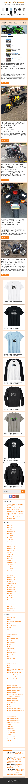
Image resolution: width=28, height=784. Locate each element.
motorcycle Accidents (12, 674)
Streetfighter (10, 728)
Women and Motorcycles (13, 743)
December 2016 (11, 546)
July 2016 (9, 552)
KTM (8, 665)
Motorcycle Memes (12, 692)
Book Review (10, 628)
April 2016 (9, 556)
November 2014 (11, 579)
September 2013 (11, 591)
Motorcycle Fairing (12, 685)
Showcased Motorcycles (13, 722)
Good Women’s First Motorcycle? (15, 511)
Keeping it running (11, 663)
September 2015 (11, 562)
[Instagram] (17, 496)
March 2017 (10, 542)
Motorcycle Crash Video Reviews (15, 679)
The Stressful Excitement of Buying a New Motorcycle (13, 125)
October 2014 (10, 581)
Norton (9, 706)
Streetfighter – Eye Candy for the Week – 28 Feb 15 (13, 261)
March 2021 (10, 527)
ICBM (8, 657)
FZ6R (8, 646)
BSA (8, 630)
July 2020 (9, 529)
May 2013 (9, 593)
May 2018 (9, 533)
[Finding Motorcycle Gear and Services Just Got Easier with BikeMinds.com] (14, 43)
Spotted (9, 724)
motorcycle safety (5, 86)
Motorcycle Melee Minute (13, 690)
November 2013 (11, 589)
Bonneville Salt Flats (12, 626)
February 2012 (11, 608)
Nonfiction (9, 704)
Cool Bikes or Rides (12, 634)
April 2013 (9, 595)
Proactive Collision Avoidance (14, 708)
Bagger (9, 619)
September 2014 (11, 583)
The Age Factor (11, 730)
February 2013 (11, 600)
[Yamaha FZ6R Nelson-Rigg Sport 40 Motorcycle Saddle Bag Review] (14, 200)
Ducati (8, 636)
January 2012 (10, 610)
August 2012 (10, 604)
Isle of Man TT (11, 659)
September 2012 (11, 602)
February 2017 (11, 544)
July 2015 (9, 567)
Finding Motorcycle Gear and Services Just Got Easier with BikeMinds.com (13, 66)
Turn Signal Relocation (12, 736)
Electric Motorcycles (12, 638)
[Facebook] (10, 496)
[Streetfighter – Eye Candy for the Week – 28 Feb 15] (14, 249)
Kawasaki (9, 661)
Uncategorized (11, 739)
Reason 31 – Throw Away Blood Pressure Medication (13, 166)
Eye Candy (10, 640)
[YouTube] (14, 496)
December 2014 (11, 577)
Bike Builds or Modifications (7, 241)
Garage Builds (10, 648)
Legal (8, 667)
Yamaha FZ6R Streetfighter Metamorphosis (14, 773)
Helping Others (11, 654)
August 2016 (10, 550)
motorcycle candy (11, 677)
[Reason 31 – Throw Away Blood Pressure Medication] (14, 153)
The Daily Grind (11, 732)
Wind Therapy (10, 741)
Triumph (9, 734)
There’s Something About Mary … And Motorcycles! (15, 770)
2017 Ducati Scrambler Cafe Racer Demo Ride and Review (15, 754)
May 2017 (9, 538)
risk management (11, 716)
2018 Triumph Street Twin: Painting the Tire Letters (13, 508)
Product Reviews (5, 183)
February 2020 (11, 531)
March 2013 (10, 598)
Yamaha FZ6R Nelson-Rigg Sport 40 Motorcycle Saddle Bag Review (12, 222)
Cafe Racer (10, 632)
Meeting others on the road (7, 144)
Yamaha (9, 745)
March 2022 (10, 525)
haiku (8, 650)
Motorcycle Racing (12, 698)
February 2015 (11, 575)
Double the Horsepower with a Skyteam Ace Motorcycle (15, 766)
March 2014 (10, 585)
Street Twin (10, 726)
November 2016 (11, 548)
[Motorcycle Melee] (14, 6)
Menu (15, 19)
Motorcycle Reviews (12, 700)
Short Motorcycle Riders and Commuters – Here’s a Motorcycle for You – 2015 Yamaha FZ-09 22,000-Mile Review (16, 759)
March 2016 (10, 558)
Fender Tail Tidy (11, 642)
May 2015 (9, 571)
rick (3, 71)
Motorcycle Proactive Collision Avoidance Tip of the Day (15, 695)
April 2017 (9, 540)
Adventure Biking (5, 25)
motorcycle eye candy (12, 683)
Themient (19, 781)
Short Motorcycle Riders (13, 720)
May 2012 (9, 606)
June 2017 (10, 535)
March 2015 (10, 573)
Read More (5, 82)
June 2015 (10, 569)
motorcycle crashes (12, 681)
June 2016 (10, 554)
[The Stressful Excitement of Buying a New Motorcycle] (14, 103)
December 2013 (11, 587)
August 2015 (10, 564)
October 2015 (10, 560)
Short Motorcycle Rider (13, 718)
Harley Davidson (11, 652)
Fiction (9, 644)
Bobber (9, 623)
